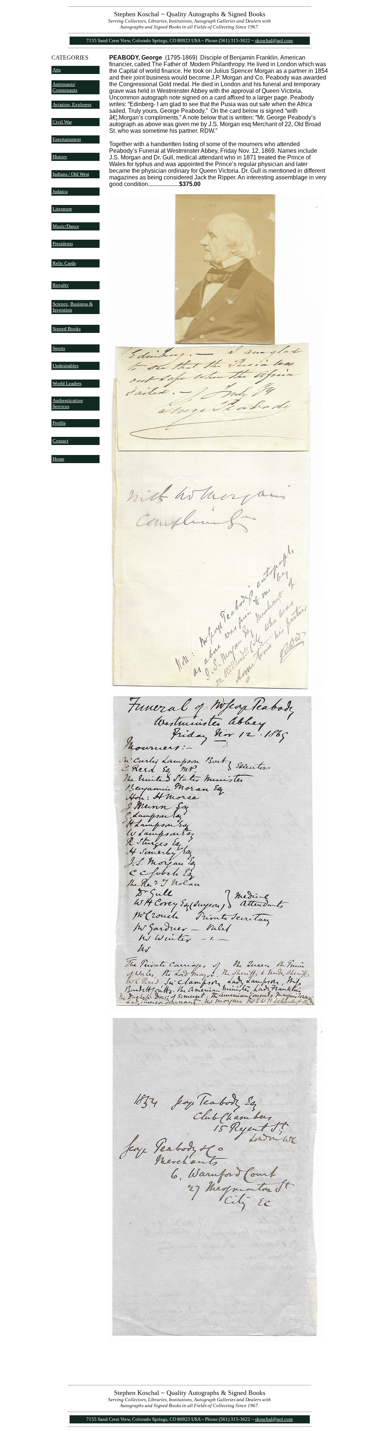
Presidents (63, 243)
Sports (59, 348)
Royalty (61, 285)
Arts (57, 70)
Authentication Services (68, 403)
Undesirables (65, 365)
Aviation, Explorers (72, 104)
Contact (60, 441)
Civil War (62, 122)
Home (58, 459)
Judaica (60, 191)
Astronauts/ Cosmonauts (65, 87)
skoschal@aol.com (274, 40)
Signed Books (67, 328)
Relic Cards (64, 263)
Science (60, 304)
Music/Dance (66, 226)
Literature (62, 209)
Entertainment (67, 139)
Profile (59, 423)
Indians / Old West (71, 174)
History (60, 156)
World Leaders (67, 383)
